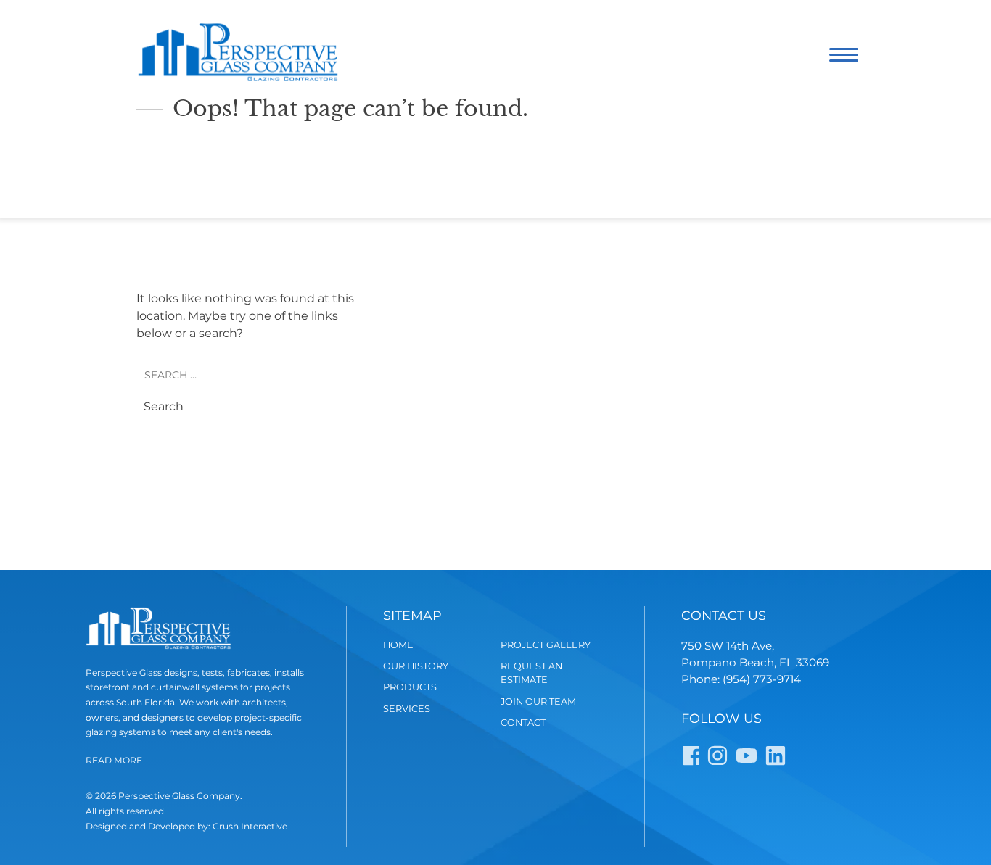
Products (410, 687)
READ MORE (114, 760)
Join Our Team (538, 701)
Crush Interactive (250, 826)
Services (406, 708)
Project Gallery (546, 645)
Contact (523, 722)
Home (398, 645)
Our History (415, 666)
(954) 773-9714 (762, 679)
